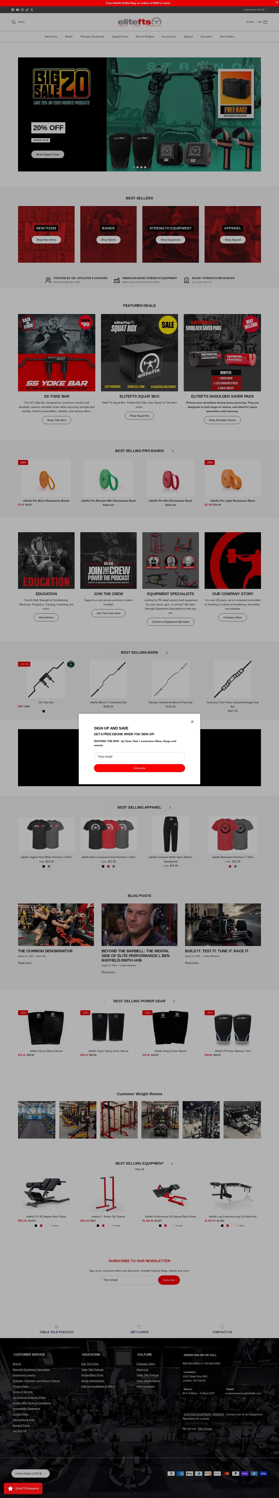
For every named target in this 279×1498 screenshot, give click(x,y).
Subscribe (140, 768)
